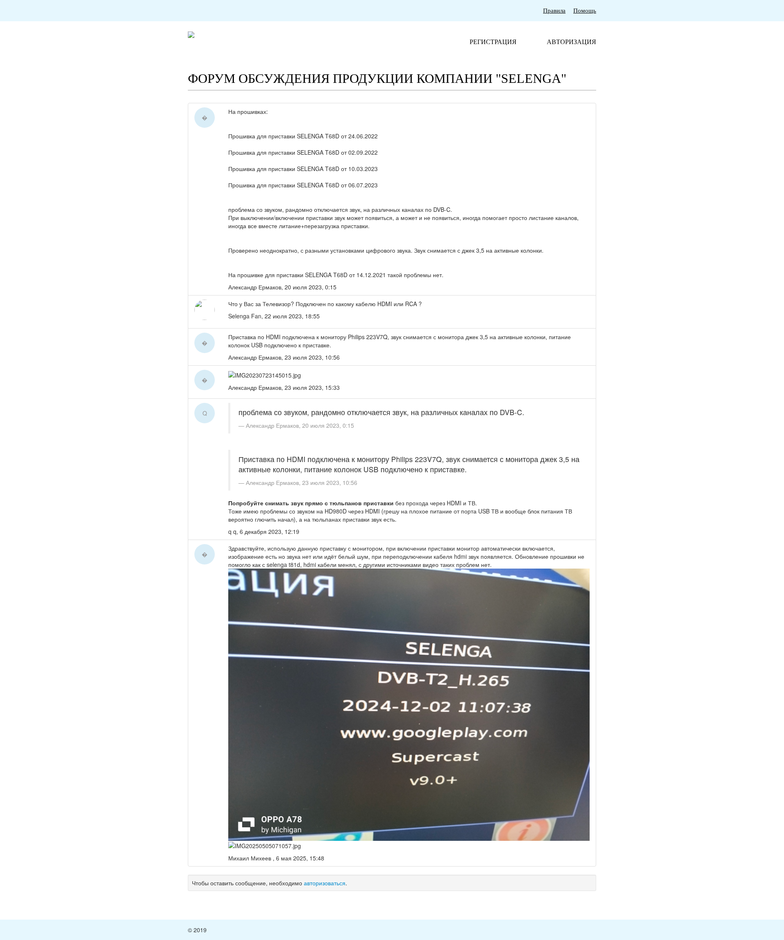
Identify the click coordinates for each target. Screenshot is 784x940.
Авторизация (571, 41)
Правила (554, 10)
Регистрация (493, 41)
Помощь (584, 10)
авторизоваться (324, 883)
